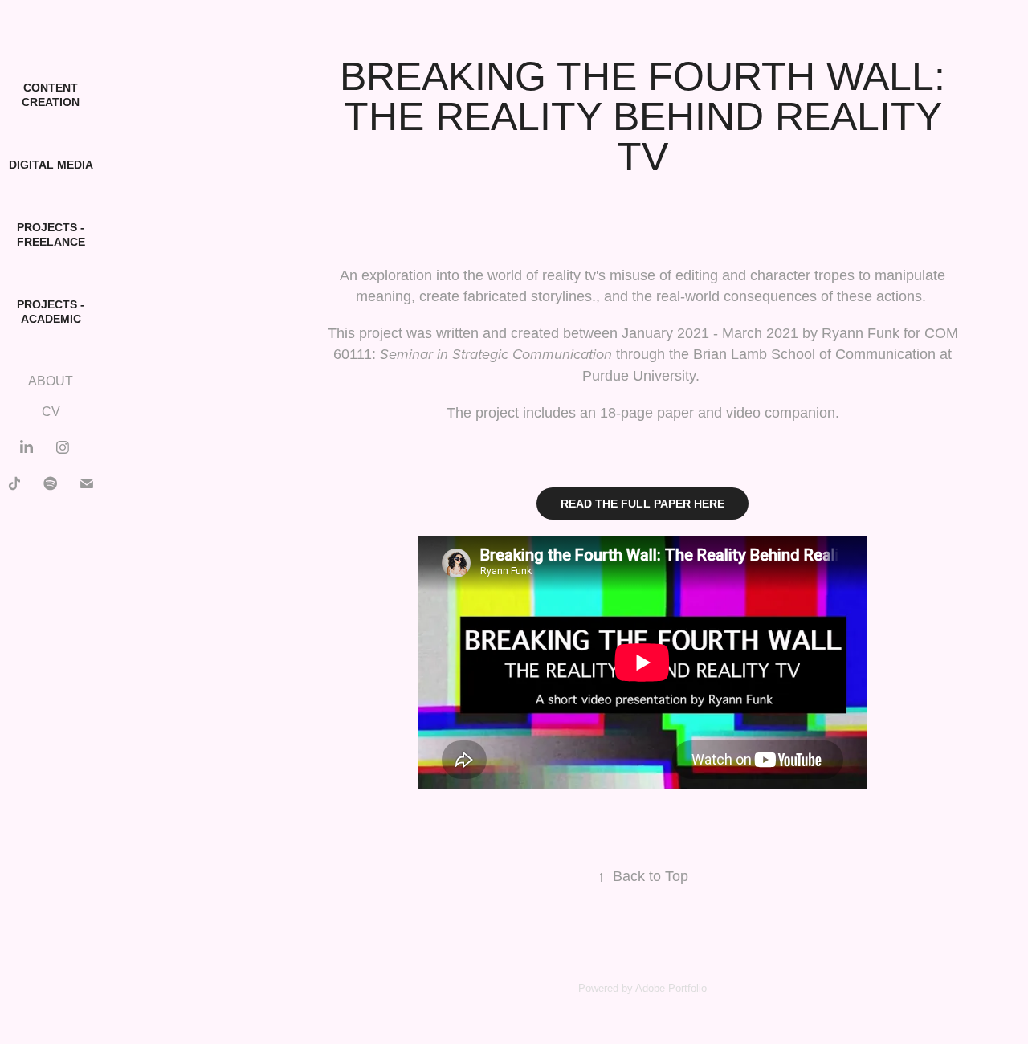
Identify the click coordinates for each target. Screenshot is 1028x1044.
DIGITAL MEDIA (51, 164)
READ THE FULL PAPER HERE (642, 503)
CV (51, 411)
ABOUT (50, 381)
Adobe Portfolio (671, 988)
